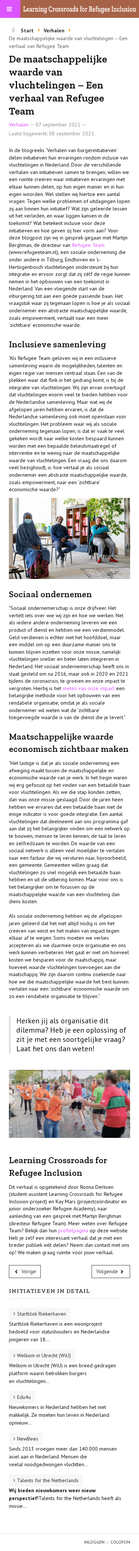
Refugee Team (88, 245)
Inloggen (94, 1542)
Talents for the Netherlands (48, 1480)
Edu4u (24, 1397)
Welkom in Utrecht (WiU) (44, 1355)
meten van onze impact (89, 688)
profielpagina (74, 1230)
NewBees (27, 1438)
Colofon (120, 1542)
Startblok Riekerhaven (41, 1313)
